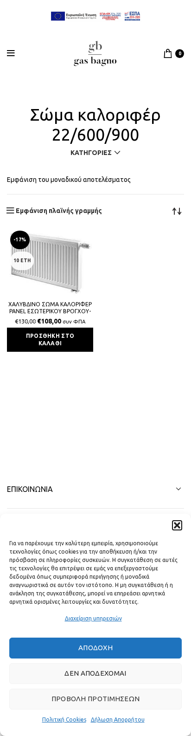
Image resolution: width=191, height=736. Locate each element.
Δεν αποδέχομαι (95, 673)
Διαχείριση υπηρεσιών (93, 618)
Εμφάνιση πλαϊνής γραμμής (59, 210)
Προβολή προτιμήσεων (95, 699)
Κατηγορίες (91, 152)
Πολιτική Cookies (64, 720)
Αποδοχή (95, 648)
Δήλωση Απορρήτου (118, 720)
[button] (177, 525)
